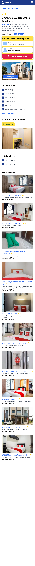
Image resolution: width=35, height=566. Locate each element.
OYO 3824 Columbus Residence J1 (14, 427)
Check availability (18, 56)
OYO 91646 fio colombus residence (14, 343)
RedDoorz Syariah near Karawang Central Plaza (17, 283)
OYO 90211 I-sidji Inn (9, 399)
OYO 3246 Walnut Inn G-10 (11, 195)
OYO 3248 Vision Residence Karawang (15, 371)
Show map (5, 24)
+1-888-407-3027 (18, 34)
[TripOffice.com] (7, 2)
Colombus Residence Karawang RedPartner (13, 252)
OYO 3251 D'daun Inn (9, 314)
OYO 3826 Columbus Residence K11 (15, 455)
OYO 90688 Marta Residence (12, 223)
